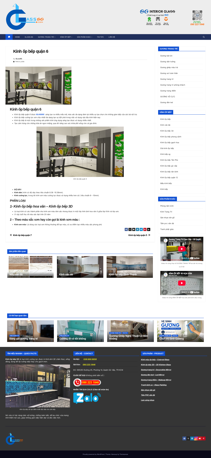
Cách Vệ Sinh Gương (171, 338)
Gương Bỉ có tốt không (72, 338)
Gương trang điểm (168, 91)
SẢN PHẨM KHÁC (84, 37)
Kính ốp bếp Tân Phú (169, 160)
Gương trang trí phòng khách (172, 85)
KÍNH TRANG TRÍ (14, 335)
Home (17, 37)
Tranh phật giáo (167, 229)
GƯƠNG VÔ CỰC (167, 96)
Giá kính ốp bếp (167, 148)
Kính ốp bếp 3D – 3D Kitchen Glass (156, 365)
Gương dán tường (167, 61)
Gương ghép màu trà (169, 67)
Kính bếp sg (165, 154)
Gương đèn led (166, 102)
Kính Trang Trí (166, 212)
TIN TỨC (100, 37)
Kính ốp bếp (65, 37)
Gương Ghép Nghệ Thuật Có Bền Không (128, 337)
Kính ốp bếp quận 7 (22, 235)
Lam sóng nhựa (147, 400)
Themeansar (124, 454)
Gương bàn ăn (166, 56)
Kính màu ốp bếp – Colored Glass (155, 359)
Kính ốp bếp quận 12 (169, 177)
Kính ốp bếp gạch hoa (169, 142)
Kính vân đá (66, 274)
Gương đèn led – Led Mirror (153, 375)
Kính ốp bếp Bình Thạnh (123, 274)
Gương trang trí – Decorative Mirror (156, 370)
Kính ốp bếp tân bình (169, 172)
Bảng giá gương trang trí (23, 338)
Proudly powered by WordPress (94, 454)
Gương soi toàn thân (169, 73)
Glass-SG (29, 37)
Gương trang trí (46, 37)
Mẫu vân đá (16, 274)
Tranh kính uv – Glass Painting (154, 385)
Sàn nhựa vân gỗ (148, 390)
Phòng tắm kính (167, 206)
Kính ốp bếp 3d (167, 131)
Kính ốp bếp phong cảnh (170, 137)
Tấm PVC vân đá (148, 395)
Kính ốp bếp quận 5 (137, 235)
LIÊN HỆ (112, 37)
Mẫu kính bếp (166, 183)
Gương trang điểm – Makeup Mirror (156, 380)
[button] (204, 37)
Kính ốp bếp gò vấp (168, 166)
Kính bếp (164, 189)
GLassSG (19, 59)
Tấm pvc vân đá (167, 223)
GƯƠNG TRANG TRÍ (115, 333)
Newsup (114, 454)
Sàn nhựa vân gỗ (167, 217)
